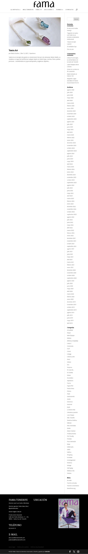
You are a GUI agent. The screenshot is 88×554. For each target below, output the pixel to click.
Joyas (68, 407)
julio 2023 (70, 188)
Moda (68, 428)
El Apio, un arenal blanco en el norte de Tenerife (72, 60)
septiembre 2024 (71, 151)
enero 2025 (70, 140)
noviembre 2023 (71, 177)
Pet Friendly (70, 436)
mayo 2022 (70, 225)
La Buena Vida (71, 409)
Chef (68, 349)
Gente (68, 399)
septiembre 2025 (71, 119)
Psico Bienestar (71, 441)
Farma (69, 383)
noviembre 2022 (71, 209)
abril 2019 (70, 323)
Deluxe (69, 362)
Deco (68, 359)
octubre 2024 (71, 148)
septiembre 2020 (71, 278)
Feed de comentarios (73, 486)
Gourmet (69, 404)
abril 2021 (70, 259)
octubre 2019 (71, 307)
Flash (68, 394)
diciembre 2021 (71, 238)
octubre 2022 (71, 212)
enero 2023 (70, 204)
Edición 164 (70, 76)
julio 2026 (70, 92)
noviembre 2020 (71, 273)
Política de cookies (22, 547)
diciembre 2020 (71, 270)
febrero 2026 (70, 105)
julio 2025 (70, 124)
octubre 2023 (71, 180)
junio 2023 (70, 190)
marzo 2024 (70, 167)
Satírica (69, 452)
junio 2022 (70, 222)
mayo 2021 (70, 257)
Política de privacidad (37, 547)
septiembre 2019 (71, 310)
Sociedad (69, 457)
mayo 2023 (70, 193)
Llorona (69, 66)
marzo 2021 (70, 262)
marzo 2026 (70, 103)
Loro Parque (70, 415)
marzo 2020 (70, 294)
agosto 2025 (70, 121)
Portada (69, 439)
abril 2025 (70, 132)
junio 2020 (70, 286)
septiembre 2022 (71, 214)
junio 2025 (70, 127)
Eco (68, 364)
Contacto (70, 9)
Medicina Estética (72, 420)
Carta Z (69, 343)
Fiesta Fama (70, 388)
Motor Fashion (71, 431)
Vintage (69, 465)
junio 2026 (70, 95)
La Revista (15, 9)
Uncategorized (71, 460)
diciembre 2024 (71, 143)
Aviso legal (12, 547)
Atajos (69, 333)
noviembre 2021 (71, 241)
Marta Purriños (15, 53)
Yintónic (69, 473)
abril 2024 (70, 164)
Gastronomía (70, 396)
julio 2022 (70, 220)
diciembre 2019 (71, 302)
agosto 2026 (70, 90)
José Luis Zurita (18, 503)
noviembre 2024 (71, 145)
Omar (68, 69)
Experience (32, 53)
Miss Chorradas (71, 425)
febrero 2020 (70, 296)
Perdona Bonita (71, 433)
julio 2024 (70, 156)
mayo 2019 (70, 320)
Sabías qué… (70, 447)
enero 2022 (70, 235)
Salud (68, 449)
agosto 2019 (70, 312)
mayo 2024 (70, 161)
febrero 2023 (70, 201)
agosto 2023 (70, 185)
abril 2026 (70, 100)
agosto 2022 (70, 217)
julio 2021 (70, 251)
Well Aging (70, 468)
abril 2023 (70, 196)
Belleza (69, 338)
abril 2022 (70, 227)
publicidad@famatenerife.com (17, 540)
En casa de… (70, 370)
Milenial (69, 423)
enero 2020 (70, 299)
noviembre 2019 (71, 304)
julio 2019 (70, 315)
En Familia (70, 372)
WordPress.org (71, 488)
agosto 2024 (70, 153)
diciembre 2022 (71, 206)
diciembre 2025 (71, 111)
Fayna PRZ (70, 386)
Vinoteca (69, 463)
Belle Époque (70, 335)
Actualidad (70, 330)
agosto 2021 (70, 249)
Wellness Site (70, 471)
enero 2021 (70, 267)
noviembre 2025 (71, 114)
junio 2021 (70, 254)
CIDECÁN (47, 551)
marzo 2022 (70, 230)
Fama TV (39, 9)
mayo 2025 (70, 129)
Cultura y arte (71, 356)
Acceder (69, 480)
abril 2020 (70, 291)
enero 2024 (70, 172)
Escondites (70, 378)
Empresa (69, 367)
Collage (69, 354)
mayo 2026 (70, 98)
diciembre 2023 (71, 174)
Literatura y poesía (72, 412)
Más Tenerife (28, 9)
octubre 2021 (71, 243)
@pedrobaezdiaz (13, 508)
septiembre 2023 (71, 182)
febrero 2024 (70, 169)
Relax (68, 444)
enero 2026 (70, 108)
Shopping (69, 455)
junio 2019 (70, 318)
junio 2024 (70, 159)
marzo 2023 (70, 198)
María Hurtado (71, 74)
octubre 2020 (71, 275)
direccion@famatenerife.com (17, 538)
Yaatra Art (13, 50)
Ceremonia (70, 346)
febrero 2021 (70, 265)
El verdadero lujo (71, 46)
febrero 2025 (70, 137)
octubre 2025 (71, 116)
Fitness (69, 391)
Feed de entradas (72, 483)
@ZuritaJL (26, 503)
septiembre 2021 (71, 246)
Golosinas (70, 402)
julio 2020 (70, 283)
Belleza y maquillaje (72, 341)
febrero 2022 (70, 233)
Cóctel (69, 351)
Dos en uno (70, 49)
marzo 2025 (70, 135)
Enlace (69, 375)
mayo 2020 (70, 288)
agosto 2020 (70, 281)
